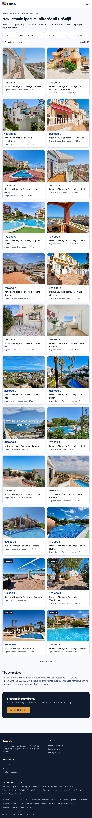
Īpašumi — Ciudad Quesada (29, 799)
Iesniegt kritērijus (18, 710)
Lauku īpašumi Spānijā (30, 786)
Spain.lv (5, 13)
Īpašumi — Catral (8, 799)
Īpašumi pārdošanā (55, 745)
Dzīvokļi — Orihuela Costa (29, 790)
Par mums (6, 764)
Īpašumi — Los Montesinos (13, 803)
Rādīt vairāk (46, 661)
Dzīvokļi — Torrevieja (49, 786)
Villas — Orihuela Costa (72, 790)
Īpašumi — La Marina (79, 799)
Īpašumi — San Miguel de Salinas (62, 803)
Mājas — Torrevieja (67, 786)
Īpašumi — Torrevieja (10, 807)
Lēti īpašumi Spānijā (10, 786)
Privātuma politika (9, 772)
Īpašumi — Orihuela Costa (36, 803)
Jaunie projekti (54, 749)
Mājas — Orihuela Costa (50, 790)
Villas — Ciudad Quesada (12, 794)
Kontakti (5, 768)
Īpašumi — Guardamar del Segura (55, 799)
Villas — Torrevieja (9, 790)
